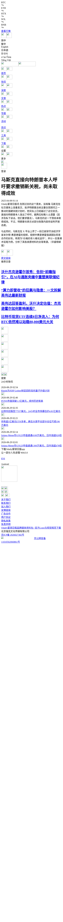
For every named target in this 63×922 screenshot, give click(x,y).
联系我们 (6, 503)
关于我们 (6, 499)
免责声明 (6, 524)
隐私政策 (6, 520)
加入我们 (6, 506)
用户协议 (6, 517)
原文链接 (6, 258)
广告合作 (6, 513)
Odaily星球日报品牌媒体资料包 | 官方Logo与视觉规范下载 (31, 528)
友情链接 (6, 510)
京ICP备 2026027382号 (12, 535)
